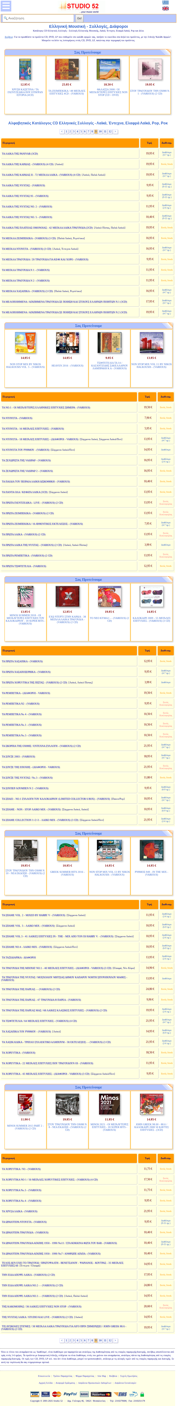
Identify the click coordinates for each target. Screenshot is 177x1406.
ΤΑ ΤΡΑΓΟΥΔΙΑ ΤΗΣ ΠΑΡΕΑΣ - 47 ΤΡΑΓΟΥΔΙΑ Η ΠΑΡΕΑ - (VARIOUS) (41, 999)
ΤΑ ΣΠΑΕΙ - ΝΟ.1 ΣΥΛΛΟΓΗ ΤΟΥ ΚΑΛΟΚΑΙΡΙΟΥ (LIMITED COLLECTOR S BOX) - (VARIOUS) (56, 798)
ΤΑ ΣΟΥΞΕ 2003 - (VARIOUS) (18, 756)
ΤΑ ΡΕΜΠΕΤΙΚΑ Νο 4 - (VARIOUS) (21, 714)
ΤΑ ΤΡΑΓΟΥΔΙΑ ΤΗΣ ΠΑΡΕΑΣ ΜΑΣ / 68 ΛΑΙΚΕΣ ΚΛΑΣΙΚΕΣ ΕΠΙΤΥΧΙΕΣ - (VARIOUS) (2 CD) (54, 1010)
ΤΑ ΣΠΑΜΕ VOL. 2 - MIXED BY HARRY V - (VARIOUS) (33, 915)
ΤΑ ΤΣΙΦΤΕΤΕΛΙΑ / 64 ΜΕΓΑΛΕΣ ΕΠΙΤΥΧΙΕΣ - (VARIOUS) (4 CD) (39, 1020)
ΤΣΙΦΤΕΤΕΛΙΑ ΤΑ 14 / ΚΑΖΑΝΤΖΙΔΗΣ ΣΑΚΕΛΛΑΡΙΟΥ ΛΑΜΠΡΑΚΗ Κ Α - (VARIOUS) (109, 365)
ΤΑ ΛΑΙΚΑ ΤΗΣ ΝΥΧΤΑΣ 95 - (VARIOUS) (25, 196)
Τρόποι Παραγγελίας (62, 1376)
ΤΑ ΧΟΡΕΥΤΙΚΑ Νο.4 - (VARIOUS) (21, 1200)
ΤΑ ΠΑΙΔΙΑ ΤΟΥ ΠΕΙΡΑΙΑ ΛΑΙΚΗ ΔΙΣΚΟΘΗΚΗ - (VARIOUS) (36, 481)
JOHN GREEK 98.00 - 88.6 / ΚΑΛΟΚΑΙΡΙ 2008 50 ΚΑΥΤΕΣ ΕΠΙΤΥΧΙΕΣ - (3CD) (151, 1127)
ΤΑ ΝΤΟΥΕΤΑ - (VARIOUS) (17, 418)
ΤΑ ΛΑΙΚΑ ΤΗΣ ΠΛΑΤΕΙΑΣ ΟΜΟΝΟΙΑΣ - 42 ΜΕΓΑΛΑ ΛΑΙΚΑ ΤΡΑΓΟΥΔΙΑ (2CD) (47, 227)
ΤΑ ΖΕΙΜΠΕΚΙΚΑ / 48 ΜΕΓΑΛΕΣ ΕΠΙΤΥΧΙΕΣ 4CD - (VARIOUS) (66, 92)
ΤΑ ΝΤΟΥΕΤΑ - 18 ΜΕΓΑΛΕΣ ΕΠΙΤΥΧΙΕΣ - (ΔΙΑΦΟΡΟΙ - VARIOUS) (40, 439)
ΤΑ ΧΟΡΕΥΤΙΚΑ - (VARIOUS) (18, 1052)
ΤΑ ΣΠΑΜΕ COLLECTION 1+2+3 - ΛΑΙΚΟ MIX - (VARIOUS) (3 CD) (40, 820)
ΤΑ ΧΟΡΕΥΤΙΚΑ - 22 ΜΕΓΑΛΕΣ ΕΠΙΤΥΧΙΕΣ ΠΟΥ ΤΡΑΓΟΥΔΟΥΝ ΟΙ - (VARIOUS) (47, 1063)
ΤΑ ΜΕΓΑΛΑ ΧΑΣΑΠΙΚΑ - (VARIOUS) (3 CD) (27, 291)
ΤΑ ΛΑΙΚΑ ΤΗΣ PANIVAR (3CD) (20, 153)
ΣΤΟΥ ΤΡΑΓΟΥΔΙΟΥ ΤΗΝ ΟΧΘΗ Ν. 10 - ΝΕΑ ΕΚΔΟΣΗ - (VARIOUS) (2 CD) (25, 873)
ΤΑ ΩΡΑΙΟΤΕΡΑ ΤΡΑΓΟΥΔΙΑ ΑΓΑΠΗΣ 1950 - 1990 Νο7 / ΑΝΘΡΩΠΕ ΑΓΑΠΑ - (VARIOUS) (51, 1253)
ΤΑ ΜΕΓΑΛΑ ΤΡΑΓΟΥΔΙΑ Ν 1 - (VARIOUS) (26, 270)
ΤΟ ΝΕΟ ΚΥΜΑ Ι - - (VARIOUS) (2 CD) (109, 619)
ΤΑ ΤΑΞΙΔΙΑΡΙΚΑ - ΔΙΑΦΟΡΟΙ (19, 957)
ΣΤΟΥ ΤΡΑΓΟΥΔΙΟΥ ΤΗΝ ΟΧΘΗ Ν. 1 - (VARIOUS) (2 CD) (150, 92)
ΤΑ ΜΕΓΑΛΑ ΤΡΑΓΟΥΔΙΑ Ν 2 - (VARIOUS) (26, 280)
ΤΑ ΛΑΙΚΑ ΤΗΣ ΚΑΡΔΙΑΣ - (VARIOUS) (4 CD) (27, 164)
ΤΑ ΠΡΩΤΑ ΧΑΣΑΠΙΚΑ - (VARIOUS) (22, 661)
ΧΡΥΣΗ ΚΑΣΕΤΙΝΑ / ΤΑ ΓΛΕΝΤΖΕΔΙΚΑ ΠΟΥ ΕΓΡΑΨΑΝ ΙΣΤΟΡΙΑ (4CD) (25, 92)
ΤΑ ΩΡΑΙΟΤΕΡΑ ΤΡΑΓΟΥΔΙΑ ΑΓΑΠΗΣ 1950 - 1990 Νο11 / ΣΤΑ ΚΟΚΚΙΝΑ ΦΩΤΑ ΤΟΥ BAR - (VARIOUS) (59, 1243)
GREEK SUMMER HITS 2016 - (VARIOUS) (67, 873)
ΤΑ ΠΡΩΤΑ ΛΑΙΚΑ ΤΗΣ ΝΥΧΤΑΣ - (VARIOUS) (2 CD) (32, 545)
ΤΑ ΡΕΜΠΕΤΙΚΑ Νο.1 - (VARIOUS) (21, 724)
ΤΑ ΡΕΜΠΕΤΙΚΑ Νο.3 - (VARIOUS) (21, 735)
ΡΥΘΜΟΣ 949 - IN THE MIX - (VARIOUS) (151, 873)
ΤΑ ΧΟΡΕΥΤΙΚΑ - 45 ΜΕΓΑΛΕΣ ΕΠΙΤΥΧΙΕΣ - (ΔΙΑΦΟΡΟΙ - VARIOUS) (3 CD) (45, 1073)
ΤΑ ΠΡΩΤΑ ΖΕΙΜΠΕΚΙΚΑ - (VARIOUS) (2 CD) (28, 513)
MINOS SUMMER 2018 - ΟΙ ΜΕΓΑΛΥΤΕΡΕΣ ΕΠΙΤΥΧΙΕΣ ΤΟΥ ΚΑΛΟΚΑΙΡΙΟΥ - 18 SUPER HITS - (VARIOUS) (25, 619)
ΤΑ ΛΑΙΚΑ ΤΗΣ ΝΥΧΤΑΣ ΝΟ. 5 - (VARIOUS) (27, 217)
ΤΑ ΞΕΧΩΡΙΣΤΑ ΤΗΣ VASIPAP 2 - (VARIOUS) (27, 471)
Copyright (35, 1401)
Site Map (101, 1376)
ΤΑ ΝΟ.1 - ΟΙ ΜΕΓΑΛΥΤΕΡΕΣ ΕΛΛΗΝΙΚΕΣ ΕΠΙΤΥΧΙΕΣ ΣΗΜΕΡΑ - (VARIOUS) (46, 407)
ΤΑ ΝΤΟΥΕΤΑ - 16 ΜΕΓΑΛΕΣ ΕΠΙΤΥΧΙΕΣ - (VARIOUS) (33, 428)
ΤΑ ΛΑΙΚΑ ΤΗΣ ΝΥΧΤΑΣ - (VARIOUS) (23, 185)
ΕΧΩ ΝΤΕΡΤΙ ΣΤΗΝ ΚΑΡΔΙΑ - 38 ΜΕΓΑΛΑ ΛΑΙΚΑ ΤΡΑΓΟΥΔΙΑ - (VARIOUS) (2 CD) (67, 619)
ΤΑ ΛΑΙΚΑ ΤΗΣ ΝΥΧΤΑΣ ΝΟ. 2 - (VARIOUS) (27, 206)
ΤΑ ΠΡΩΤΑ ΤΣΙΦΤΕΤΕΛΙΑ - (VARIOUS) (24, 566)
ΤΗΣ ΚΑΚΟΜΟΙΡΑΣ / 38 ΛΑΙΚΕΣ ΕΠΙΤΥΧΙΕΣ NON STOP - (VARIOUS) (41, 1306)
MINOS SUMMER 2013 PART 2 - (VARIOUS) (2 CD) (25, 1127)
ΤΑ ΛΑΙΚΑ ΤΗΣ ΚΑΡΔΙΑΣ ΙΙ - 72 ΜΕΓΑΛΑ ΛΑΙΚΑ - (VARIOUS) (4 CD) (41, 174)
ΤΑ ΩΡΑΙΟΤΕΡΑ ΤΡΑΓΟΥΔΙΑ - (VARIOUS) (25, 1232)
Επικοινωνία (44, 1376)
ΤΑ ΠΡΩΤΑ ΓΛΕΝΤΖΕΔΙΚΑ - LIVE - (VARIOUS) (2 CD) (32, 502)
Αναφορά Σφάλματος (65, 1383)
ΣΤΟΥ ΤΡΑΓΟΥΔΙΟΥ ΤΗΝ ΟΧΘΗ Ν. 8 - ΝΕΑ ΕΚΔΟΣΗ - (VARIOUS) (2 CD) (67, 1127)
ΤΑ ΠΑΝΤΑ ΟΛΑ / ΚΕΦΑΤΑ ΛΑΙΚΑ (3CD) (24, 492)
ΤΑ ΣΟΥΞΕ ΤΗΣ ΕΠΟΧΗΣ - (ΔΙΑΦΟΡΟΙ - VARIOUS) (31, 767)
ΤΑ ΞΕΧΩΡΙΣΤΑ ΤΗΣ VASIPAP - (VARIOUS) (26, 460)
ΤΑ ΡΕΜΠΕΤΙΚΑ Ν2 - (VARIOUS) (20, 703)
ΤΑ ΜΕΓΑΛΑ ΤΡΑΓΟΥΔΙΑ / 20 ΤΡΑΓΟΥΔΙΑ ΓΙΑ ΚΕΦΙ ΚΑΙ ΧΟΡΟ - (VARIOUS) (45, 259)
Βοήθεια (113, 1376)
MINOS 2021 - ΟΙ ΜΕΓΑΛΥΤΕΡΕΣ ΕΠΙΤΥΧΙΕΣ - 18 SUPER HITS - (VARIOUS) (109, 1127)
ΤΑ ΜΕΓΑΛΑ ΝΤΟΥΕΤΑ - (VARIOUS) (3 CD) (26, 248)
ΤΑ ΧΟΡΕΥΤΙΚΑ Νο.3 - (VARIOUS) (21, 1190)
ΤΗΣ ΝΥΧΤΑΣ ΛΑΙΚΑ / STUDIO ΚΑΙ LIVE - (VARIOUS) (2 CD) (37, 1317)
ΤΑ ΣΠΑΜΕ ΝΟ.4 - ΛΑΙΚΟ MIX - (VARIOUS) (27, 946)
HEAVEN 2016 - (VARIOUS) (67, 365)
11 (105, 131)
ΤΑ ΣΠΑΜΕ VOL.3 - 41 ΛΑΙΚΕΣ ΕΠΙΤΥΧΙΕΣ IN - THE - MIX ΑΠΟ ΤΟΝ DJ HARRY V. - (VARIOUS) (57, 936)
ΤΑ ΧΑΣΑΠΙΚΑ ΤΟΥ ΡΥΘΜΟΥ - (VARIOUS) (26, 1031)
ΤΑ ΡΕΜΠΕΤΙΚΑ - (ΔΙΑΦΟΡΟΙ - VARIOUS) (26, 693)
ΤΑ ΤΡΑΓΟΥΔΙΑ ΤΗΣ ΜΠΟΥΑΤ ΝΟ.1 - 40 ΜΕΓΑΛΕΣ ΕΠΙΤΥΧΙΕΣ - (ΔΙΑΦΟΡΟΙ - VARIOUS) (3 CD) (56, 968)
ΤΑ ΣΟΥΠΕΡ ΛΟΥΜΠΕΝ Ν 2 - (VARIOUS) (25, 788)
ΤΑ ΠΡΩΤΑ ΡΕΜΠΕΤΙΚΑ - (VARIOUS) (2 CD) (27, 555)
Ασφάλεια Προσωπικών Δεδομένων (95, 1383)
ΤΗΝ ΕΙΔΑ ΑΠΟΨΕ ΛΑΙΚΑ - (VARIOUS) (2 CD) (28, 1274)
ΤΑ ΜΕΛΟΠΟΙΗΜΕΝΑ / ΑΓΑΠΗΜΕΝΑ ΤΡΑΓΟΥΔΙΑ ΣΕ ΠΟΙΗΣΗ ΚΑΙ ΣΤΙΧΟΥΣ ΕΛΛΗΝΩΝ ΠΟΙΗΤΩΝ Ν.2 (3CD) (64, 312)
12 (110, 131)
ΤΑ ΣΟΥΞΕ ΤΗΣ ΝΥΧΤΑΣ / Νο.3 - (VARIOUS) (27, 777)
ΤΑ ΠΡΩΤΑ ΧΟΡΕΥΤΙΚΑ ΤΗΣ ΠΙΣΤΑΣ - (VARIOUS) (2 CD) (34, 682)
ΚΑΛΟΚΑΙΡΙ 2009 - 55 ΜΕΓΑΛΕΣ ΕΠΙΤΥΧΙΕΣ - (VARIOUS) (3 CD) (152, 619)
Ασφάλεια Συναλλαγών (125, 1383)
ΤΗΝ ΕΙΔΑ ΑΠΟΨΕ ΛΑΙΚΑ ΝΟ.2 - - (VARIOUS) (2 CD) (32, 1285)
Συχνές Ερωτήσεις (128, 1376)
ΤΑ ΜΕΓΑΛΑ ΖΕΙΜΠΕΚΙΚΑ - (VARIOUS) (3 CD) (29, 238)
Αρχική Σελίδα (46, 1383)
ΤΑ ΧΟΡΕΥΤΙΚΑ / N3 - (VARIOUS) (21, 1169)
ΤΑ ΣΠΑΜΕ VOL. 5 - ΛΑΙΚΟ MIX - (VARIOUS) (28, 925)
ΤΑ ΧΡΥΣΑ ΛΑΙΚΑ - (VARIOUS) (19, 1211)
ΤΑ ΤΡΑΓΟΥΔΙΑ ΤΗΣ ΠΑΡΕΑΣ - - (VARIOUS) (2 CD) (31, 989)
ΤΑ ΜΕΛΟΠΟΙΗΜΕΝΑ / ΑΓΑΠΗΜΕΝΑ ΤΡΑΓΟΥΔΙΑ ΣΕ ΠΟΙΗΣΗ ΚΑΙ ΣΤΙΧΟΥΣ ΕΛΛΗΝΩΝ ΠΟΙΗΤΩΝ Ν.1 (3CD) (64, 301)
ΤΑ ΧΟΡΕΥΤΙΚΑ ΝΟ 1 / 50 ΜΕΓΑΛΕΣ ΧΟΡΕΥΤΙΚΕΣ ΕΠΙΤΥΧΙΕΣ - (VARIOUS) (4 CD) (50, 1179)
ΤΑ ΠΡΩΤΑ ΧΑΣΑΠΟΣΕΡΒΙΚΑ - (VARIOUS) (26, 671)
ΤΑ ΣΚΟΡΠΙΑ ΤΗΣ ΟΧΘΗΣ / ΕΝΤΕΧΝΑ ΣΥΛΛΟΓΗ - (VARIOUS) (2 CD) (41, 746)
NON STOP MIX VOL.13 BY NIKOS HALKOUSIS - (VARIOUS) (109, 873)
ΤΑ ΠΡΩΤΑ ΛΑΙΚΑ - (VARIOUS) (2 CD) (23, 534)
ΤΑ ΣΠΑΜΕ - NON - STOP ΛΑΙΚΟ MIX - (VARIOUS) (31, 809)
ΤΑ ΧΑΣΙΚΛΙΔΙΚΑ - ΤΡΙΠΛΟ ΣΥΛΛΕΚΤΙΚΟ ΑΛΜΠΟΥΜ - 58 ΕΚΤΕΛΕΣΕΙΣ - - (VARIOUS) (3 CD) (56, 1042)
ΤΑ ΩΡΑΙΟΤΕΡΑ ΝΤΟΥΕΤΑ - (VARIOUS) (24, 1221)
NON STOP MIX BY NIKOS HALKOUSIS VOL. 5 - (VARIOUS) (25, 365)
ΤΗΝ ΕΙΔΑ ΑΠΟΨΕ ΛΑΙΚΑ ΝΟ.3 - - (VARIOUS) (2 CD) (32, 1295)
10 (100, 131)
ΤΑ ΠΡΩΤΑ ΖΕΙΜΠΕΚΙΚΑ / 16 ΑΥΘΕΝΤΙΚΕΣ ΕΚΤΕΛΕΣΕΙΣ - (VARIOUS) (42, 523)
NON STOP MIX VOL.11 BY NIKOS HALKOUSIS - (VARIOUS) (151, 365)
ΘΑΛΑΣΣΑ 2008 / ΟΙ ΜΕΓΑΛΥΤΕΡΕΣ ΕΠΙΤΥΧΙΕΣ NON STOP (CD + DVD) (108, 92)
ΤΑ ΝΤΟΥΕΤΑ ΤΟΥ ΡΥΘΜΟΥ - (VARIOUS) (25, 449)
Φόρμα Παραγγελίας (85, 1376)
